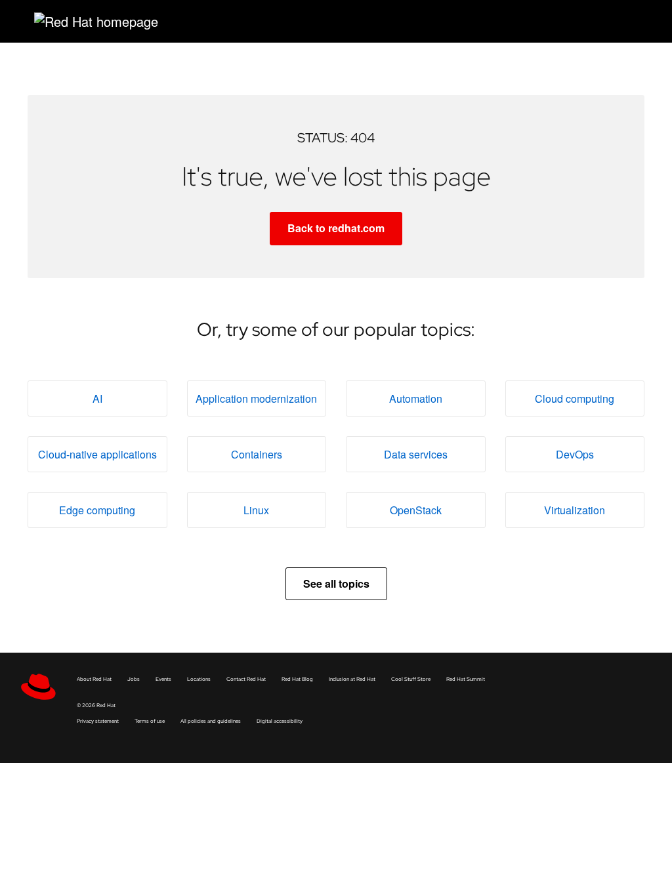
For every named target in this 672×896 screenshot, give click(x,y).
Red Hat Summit (465, 679)
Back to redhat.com (336, 227)
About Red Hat (94, 679)
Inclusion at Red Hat (352, 679)
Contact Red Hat (246, 679)
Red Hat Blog (297, 679)
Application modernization (256, 398)
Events (163, 679)
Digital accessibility (280, 721)
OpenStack (416, 510)
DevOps (575, 454)
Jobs (133, 679)
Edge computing (97, 510)
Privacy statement (98, 721)
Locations (199, 679)
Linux (256, 510)
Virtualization (574, 510)
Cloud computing (574, 398)
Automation (415, 398)
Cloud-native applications (97, 454)
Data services (416, 454)
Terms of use (150, 721)
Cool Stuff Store (410, 679)
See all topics (336, 583)
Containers (256, 454)
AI (97, 398)
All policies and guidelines (210, 721)
